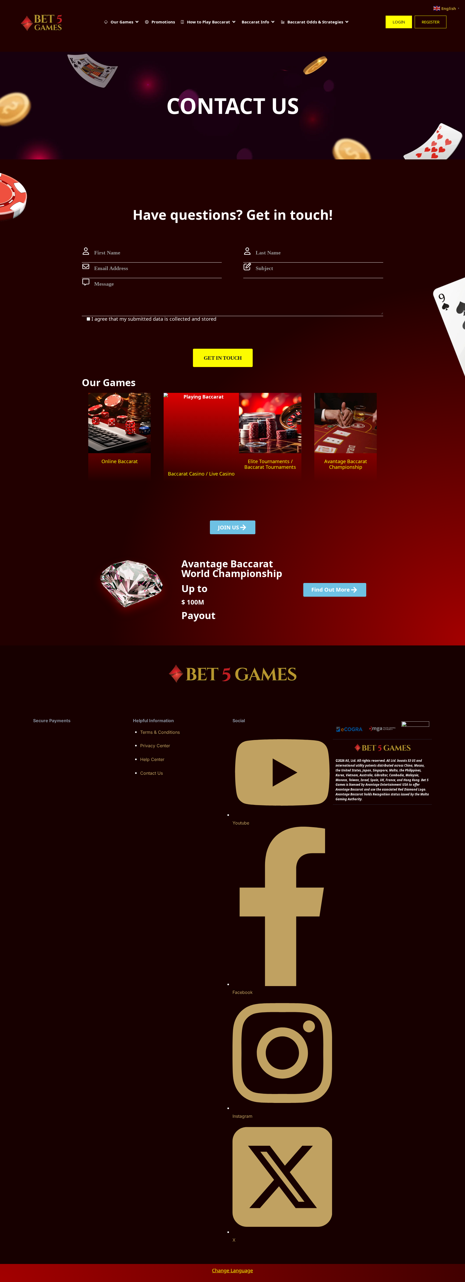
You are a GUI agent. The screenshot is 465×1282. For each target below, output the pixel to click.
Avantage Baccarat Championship (345, 464)
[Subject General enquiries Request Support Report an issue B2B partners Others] (313, 270)
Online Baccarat (119, 461)
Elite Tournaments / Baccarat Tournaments (270, 464)
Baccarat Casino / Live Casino (201, 473)
